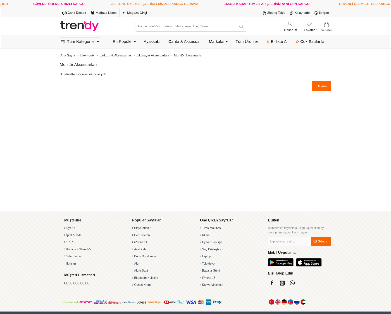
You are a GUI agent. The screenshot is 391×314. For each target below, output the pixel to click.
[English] (278, 302)
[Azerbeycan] (290, 302)
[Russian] (297, 302)
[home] (68, 55)
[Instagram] (282, 283)
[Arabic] (303, 302)
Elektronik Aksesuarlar (115, 55)
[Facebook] (272, 283)
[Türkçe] (271, 302)
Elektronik (87, 55)
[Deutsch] (284, 302)
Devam (322, 86)
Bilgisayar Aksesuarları (152, 55)
